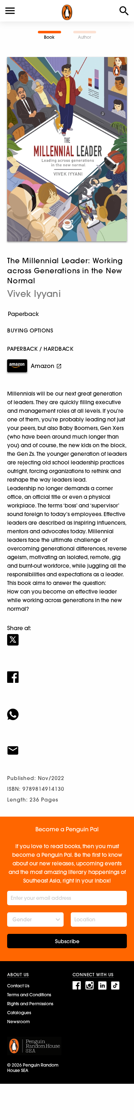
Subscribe (67, 941)
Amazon (42, 365)
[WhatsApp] (67, 709)
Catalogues (19, 1012)
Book (49, 37)
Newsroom (18, 1021)
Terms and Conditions (29, 994)
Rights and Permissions (30, 1003)
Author (84, 37)
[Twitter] (67, 635)
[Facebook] (67, 672)
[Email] (67, 746)
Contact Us (18, 985)
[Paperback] (67, 313)
